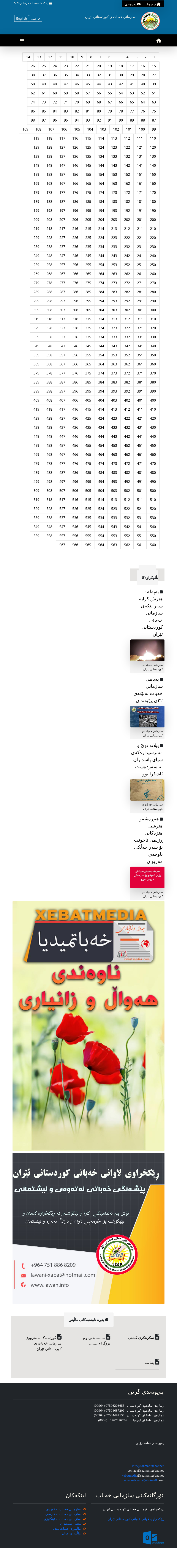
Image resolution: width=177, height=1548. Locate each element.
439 (36, 427)
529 (36, 508)
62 (33, 93)
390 (153, 391)
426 (75, 418)
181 (140, 201)
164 (101, 183)
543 (114, 526)
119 (36, 138)
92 (99, 120)
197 (62, 210)
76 (143, 111)
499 (36, 481)
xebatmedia (129, 1475)
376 (75, 373)
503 (114, 490)
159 (36, 174)
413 (114, 409)
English (21, 18)
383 (114, 382)
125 (88, 147)
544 (101, 526)
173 (114, 192)
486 (75, 472)
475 (88, 463)
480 (153, 472)
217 (62, 228)
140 (153, 165)
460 (153, 454)
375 (88, 373)
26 (33, 66)
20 (99, 66)
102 (116, 129)
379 (36, 373)
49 (44, 84)
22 (77, 66)
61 (44, 93)
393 (114, 391)
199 (36, 210)
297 (62, 301)
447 (62, 436)
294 (101, 301)
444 (101, 436)
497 (62, 481)
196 (75, 210)
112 (127, 138)
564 (101, 544)
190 (153, 210)
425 (88, 418)
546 (75, 526)
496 (75, 481)
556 (75, 535)
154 (101, 174)
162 (127, 183)
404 (101, 400)
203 (114, 219)
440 (153, 436)
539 (36, 517)
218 (49, 228)
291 (140, 301)
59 (66, 93)
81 (88, 111)
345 (88, 346)
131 (140, 156)
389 (36, 382)
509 (36, 490)
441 (140, 436)
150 (153, 174)
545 (88, 526)
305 (88, 310)
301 (140, 310)
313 (114, 319)
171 (140, 192)
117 (62, 138)
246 (75, 255)
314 (101, 319)
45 (88, 84)
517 (62, 499)
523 (114, 508)
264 (101, 273)
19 (110, 66)
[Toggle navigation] (22, 40)
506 (75, 490)
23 (66, 66)
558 (49, 535)
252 (127, 264)
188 (49, 201)
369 (36, 364)
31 (110, 75)
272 (127, 282)
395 (88, 391)
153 (114, 174)
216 (75, 228)
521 (140, 508)
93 (88, 120)
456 (75, 445)
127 (62, 147)
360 (153, 364)
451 (140, 445)
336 (75, 337)
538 (49, 517)
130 (153, 156)
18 (121, 66)
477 (62, 463)
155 (88, 174)
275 (88, 282)
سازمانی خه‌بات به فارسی (63, 1514)
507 (62, 490)
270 (153, 282)
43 (110, 84)
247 (62, 255)
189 (36, 201)
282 (127, 292)
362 (127, 364)
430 (153, 427)
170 (153, 192)
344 (101, 346)
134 (101, 156)
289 (36, 292)
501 (140, 490)
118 (49, 138)
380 (153, 382)
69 (88, 102)
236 (75, 246)
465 (88, 454)
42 (121, 84)
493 (114, 481)
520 (153, 508)
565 (88, 544)
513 (114, 499)
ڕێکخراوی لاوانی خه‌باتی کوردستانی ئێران (136, 1519)
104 (90, 129)
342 (127, 346)
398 (49, 391)
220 (153, 237)
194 (101, 210)
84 (55, 111)
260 (153, 273)
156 (75, 174)
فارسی (35, 18)
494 (101, 481)
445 (88, 436)
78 (121, 111)
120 (153, 147)
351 (140, 355)
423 (114, 418)
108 (38, 129)
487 (62, 472)
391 (140, 391)
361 (140, 364)
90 (121, 120)
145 (88, 165)
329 (36, 328)
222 (127, 237)
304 (101, 310)
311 (140, 319)
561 (140, 544)
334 (101, 337)
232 (127, 246)
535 (88, 517)
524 (101, 508)
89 (132, 120)
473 (114, 463)
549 (36, 526)
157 (62, 174)
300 (153, 310)
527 (62, 508)
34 (77, 75)
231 (140, 246)
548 (49, 526)
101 (129, 129)
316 (75, 319)
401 (140, 400)
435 (88, 427)
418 (49, 409)
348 (49, 346)
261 (140, 273)
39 (154, 84)
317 (62, 319)
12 (50, 57)
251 (140, 264)
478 (49, 463)
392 (127, 391)
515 (88, 499)
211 (140, 228)
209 (36, 219)
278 (49, 282)
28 (143, 75)
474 (101, 463)
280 (153, 292)
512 (127, 499)
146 (75, 165)
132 (127, 156)
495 (88, 481)
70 (77, 102)
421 (140, 418)
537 (62, 517)
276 (75, 282)
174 (101, 192)
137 (62, 156)
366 (75, 364)
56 (99, 93)
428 (49, 418)
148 (49, 165)
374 (101, 373)
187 (62, 201)
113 (114, 138)
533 (114, 517)
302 (127, 310)
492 (127, 481)
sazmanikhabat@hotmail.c (141, 1480)
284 (101, 292)
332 (127, 337)
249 (36, 255)
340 (153, 346)
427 (62, 418)
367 (62, 364)
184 (101, 201)
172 (127, 192)
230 (153, 246)
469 (36, 454)
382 (127, 382)
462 (127, 454)
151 (140, 174)
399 (36, 391)
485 (88, 472)
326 (75, 328)
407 (62, 400)
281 (140, 292)
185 (88, 201)
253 (114, 264)
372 (127, 373)
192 (127, 210)
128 (49, 147)
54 (121, 93)
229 (36, 237)
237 (62, 246)
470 (153, 463)
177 (62, 192)
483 (114, 472)
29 (132, 75)
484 (101, 472)
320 (153, 328)
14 (28, 57)
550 (153, 535)
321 (140, 328)
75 (154, 111)
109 (25, 129)
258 (49, 264)
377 (62, 373)
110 (153, 138)
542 (127, 526)
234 (101, 246)
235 (88, 246)
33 (88, 75)
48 (55, 84)
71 (66, 102)
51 (154, 93)
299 (36, 301)
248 (49, 255)
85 (44, 111)
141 (140, 165)
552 (127, 535)
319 (36, 319)
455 (88, 445)
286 (75, 292)
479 (36, 463)
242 (127, 255)
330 (153, 337)
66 (121, 102)
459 (36, 445)
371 (140, 373)
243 (114, 255)
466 (75, 454)
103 (103, 129)
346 (75, 346)
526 (75, 508)
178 (49, 192)
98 (33, 120)
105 (77, 129)
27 (154, 75)
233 (114, 246)
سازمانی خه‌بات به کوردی (63, 1509)
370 (153, 373)
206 (75, 219)
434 (101, 427)
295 (88, 301)
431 (140, 427)
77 (132, 111)
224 (101, 237)
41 (132, 84)
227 (62, 237)
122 (127, 147)
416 (75, 409)
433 (114, 427)
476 (75, 463)
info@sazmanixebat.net (148, 1466)
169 (36, 183)
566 (75, 544)
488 (49, 472)
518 (49, 499)
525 (88, 508)
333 (114, 337)
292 (127, 301)
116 (75, 138)
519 (36, 499)
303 (114, 310)
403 (114, 400)
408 (49, 400)
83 (66, 111)
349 (36, 346)
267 (62, 273)
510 (153, 499)
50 (33, 84)
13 (39, 57)
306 (75, 310)
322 (127, 328)
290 (153, 301)
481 (140, 472)
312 (127, 319)
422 (127, 418)
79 (110, 111)
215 (88, 228)
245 (88, 255)
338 (49, 337)
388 (49, 382)
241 (140, 255)
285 (88, 292)
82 (77, 111)
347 (62, 346)
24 (55, 66)
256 (75, 264)
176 (75, 192)
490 (153, 481)
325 (88, 328)
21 (88, 66)
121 (140, 147)
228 (49, 237)
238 (49, 246)
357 (62, 355)
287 (62, 292)
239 (36, 246)
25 (44, 66)
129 (36, 147)
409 (36, 400)
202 (127, 219)
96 (55, 120)
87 (154, 120)
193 (114, 210)
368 (49, 364)
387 (62, 382)
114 (101, 138)
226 (75, 237)
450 (153, 445)
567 (62, 544)
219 (36, 228)
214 (101, 228)
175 (88, 192)
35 (66, 75)
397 (62, 391)
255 (88, 264)
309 (36, 310)
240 (153, 255)
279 (36, 282)
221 (140, 237)
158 (49, 174)
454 (101, 445)
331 (140, 337)
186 (75, 201)
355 (88, 355)
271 (140, 282)
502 (127, 490)
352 (127, 355)
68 (99, 102)
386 (75, 382)
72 (55, 102)
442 (127, 436)
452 (127, 445)
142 (127, 165)
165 (88, 183)
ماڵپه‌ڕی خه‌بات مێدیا (67, 1528)
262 (127, 273)
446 (75, 436)
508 (49, 490)
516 (75, 499)
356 (75, 355)
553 (114, 535)
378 (49, 373)
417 (62, 409)
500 (153, 490)
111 (140, 138)
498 (49, 481)
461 (140, 454)
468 (49, 454)
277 (62, 282)
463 (114, 454)
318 (49, 319)
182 (127, 201)
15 (154, 66)
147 (62, 165)
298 (49, 301)
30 (121, 75)
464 (101, 454)
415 (88, 409)
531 (140, 517)
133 (114, 156)
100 (142, 129)
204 (101, 219)
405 (88, 400)
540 (153, 526)
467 (62, 454)
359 (36, 355)
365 (88, 364)
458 (49, 445)
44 (99, 84)
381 (140, 382)
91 (110, 120)
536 (75, 517)
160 (153, 183)
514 (101, 499)
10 (72, 57)
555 (88, 535)
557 (62, 535)
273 (114, 282)
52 (143, 93)
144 (101, 165)
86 (33, 111)
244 (101, 255)
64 (143, 102)
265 (88, 273)
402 (127, 400)
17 (132, 66)
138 (49, 156)
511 (140, 499)
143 (114, 165)
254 (101, 264)
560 (153, 544)
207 (62, 219)
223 (114, 237)
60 (55, 93)
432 (127, 427)
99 (154, 129)
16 (143, 66)
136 (75, 156)
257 (62, 264)
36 (55, 75)
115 (88, 138)
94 (77, 120)
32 (99, 75)
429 (36, 418)
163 (114, 183)
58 (77, 93)
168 (49, 183)
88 (143, 120)
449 (36, 436)
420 (153, 418)
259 (36, 264)
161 (140, 183)
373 (114, 373)
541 (140, 526)
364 (101, 364)
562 (127, 544)
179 (36, 192)
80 (99, 111)
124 (101, 147)
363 (114, 364)
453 (114, 445)
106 (64, 129)
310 (153, 319)
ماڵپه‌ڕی (75, 1533)
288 (49, 292)
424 (101, 418)
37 (44, 75)
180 (153, 201)
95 (66, 120)
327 (62, 328)
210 (153, 228)
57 (88, 93)
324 (101, 328)
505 (88, 490)
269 (36, 273)
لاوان (65, 1533)
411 (140, 409)
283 (114, 292)
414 (101, 409)
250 (153, 264)
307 (62, 310)
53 (132, 93)
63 (154, 102)
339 (36, 337)
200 (153, 219)
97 (44, 120)
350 (153, 355)
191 (140, 210)
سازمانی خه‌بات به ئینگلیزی (62, 1519)
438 (49, 427)
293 (114, 301)
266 (75, 273)
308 (49, 310)
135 (88, 156)
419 (36, 409)
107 (51, 129)
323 (114, 328)
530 (153, 517)
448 (49, 436)
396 (75, 391)
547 (62, 526)
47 (66, 84)
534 (101, 517)
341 (140, 346)
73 (44, 102)
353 (114, 355)
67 (110, 102)
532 (127, 517)
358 (49, 355)
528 (49, 508)
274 (101, 282)
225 (88, 237)
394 (101, 391)
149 (36, 165)
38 (33, 75)
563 (114, 544)
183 (114, 201)
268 (49, 273)
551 (140, 535)
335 (88, 337)
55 (110, 93)
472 (127, 463)
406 (75, 400)
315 (88, 319)
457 (62, 445)
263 (114, 273)
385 (88, 382)
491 (140, 481)
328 (49, 328)
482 (127, 472)
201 (140, 219)
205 (88, 219)
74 (33, 102)
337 (62, 337)
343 (114, 346)
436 (75, 427)
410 (153, 409)
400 (153, 400)
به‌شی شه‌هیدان (71, 1523)
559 (36, 535)
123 (114, 147)
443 (114, 436)
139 (36, 156)
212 (127, 228)
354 (101, 355)
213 (114, 228)
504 (101, 490)
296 (75, 301)
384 (101, 382)
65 (132, 102)
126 (75, 147)
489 (36, 472)
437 (62, 427)
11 (61, 57)
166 (75, 183)
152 (127, 174)
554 (101, 535)
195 (88, 210)
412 (127, 409)
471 (140, 463)
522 (127, 508)
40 (143, 84)
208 (49, 219)
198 (49, 210)
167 (62, 183)
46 (77, 84)
